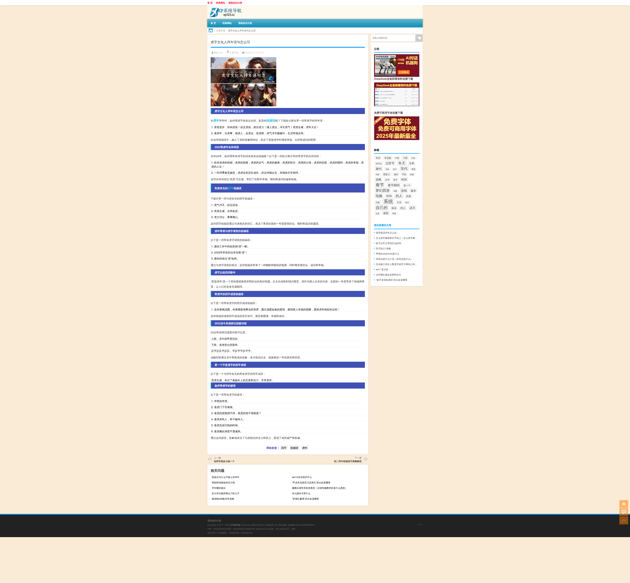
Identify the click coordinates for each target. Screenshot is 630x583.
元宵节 (390, 163)
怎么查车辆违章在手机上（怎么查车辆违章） (397, 237)
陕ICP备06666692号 (305, 524)
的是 (408, 196)
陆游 (394, 213)
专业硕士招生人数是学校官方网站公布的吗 (397, 264)
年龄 (377, 174)
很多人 (386, 174)
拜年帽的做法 (219, 487)
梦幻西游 (382, 190)
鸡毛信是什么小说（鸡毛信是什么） (394, 258)
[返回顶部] (623, 520)
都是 (385, 213)
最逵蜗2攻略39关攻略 (223, 498)
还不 (412, 208)
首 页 (210, 2)
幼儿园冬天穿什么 (301, 493)
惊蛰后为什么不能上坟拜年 (225, 477)
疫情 (389, 196)
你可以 (379, 163)
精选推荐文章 (271, 524)
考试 (407, 202)
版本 (413, 190)
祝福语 (270, 120)
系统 (388, 201)
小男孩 (420, 524)
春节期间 (394, 185)
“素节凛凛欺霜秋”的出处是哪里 (391, 279)
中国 (397, 158)
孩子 (395, 169)
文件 (387, 179)
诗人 (403, 208)
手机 (404, 174)
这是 (377, 213)
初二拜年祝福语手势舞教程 (348, 461)
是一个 (407, 185)
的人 (399, 195)
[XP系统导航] (224, 6)
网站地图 (282, 524)
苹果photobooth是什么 (387, 253)
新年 (395, 179)
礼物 (378, 202)
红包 (399, 202)
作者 (413, 158)
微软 (396, 174)
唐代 (379, 168)
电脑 (379, 195)
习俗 (405, 157)
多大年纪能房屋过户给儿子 (225, 493)
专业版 (387, 157)
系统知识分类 (235, 2)
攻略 (378, 179)
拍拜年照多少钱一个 (224, 461)
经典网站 (220, 2)
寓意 (413, 169)
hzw (221, 52)
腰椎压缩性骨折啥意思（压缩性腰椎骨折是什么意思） (319, 487)
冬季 (411, 163)
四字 (231, 188)
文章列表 (220, 30)
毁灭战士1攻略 (383, 248)
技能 (412, 174)
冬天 (401, 162)
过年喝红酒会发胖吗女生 (388, 274)
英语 (393, 208)
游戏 (404, 190)
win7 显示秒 (382, 269)
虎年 (216, 120)
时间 (404, 179)
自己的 (382, 207)
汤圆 (395, 191)
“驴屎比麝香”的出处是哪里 (305, 498)
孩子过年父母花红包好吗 (388, 243)
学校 (387, 169)
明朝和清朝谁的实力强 (223, 482)
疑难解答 (292, 524)
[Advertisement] (98, 560)
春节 (380, 184)
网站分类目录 (258, 524)
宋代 (404, 168)
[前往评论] (623, 512)
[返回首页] (623, 503)
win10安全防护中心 (302, 477)
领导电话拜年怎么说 (386, 232)
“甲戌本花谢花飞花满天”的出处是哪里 (311, 482)
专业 (378, 157)
